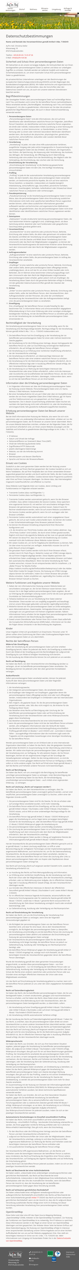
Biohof (22, 9)
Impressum (70, 1252)
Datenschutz (70, 1254)
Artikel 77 (35, 1197)
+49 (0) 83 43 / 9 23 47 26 (23, 55)
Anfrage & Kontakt (68, 9)
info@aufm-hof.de (19, 58)
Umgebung (56, 9)
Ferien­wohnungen (10, 9)
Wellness (33, 9)
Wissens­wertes (45, 9)
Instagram (34, 1264)
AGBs (68, 1257)
